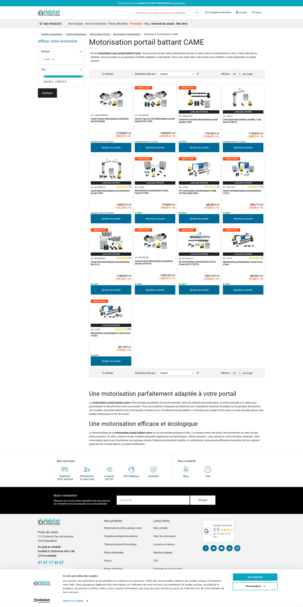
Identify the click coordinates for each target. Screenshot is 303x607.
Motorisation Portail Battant (127, 34)
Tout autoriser (255, 577)
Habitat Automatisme (51, 34)
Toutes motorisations (76, 34)
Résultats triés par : (145, 73)
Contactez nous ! (178, 3)
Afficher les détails (73, 600)
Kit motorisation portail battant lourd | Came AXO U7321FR (197, 263)
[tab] (127, 521)
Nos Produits (52, 23)
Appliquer (47, 93)
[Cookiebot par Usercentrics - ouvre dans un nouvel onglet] (42, 600)
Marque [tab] (45, 51)
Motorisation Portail (100, 34)
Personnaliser (253, 586)
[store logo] (49, 13)
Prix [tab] (43, 69)
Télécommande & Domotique (120, 544)
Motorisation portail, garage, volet (122, 528)
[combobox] (166, 13)
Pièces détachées (113, 552)
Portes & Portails (113, 568)
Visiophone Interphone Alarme (121, 536)
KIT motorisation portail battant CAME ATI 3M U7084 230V (197, 192)
